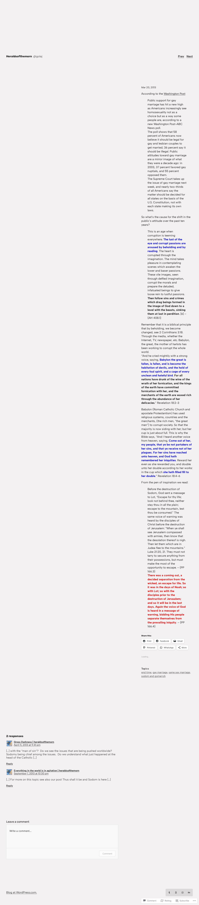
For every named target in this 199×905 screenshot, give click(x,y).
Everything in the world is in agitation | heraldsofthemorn (46, 770)
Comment (107, 853)
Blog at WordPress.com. (21, 892)
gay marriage (160, 672)
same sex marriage (179, 672)
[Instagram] (182, 892)
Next (190, 56)
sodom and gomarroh (153, 676)
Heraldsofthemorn (19, 56)
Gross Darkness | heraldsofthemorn (34, 741)
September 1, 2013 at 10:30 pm (31, 773)
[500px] (176, 892)
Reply (9, 763)
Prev (181, 56)
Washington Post (174, 93)
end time (146, 672)
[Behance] (189, 892)
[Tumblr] (169, 892)
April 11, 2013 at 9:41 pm (27, 744)
